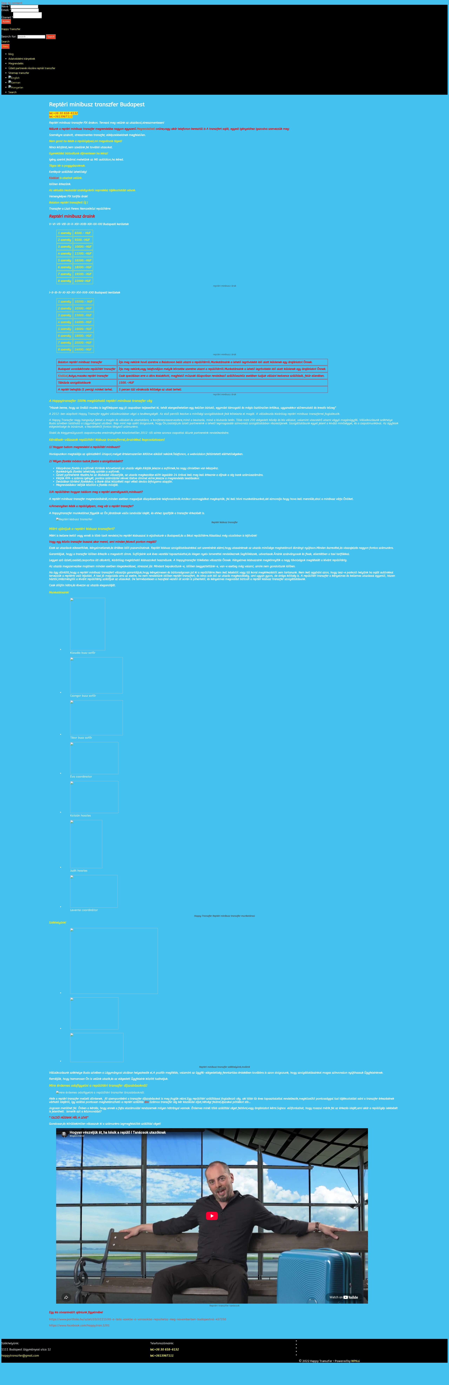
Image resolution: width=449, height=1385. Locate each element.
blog (11, 54)
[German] (14, 82)
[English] (13, 77)
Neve (5, 6)
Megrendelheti (146, 129)
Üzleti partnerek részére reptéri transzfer (31, 68)
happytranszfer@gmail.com (20, 1355)
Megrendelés (16, 63)
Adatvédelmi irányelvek (21, 58)
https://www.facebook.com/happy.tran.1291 (79, 1325)
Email (6, 10)
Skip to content (11, 3)
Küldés (6, 22)
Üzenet (7, 17)
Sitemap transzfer (18, 73)
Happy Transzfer (10, 29)
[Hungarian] (15, 87)
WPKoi (355, 1361)
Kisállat (54, 178)
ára (147, 1102)
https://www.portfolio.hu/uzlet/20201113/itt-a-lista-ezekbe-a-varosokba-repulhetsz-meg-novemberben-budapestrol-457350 (137, 1319)
